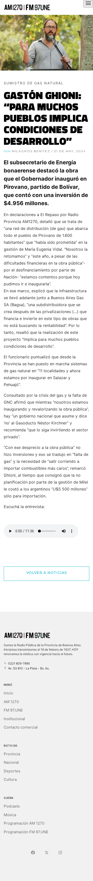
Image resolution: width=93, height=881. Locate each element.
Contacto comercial (21, 727)
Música (10, 814)
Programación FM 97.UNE (26, 832)
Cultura (10, 779)
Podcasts (12, 806)
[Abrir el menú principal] (88, 3)
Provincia (12, 754)
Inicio (8, 693)
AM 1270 (11, 701)
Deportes (12, 771)
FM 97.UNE (13, 710)
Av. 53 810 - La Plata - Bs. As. (28, 668)
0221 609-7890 (18, 663)
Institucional (14, 718)
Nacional (11, 762)
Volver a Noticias (46, 572)
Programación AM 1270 (24, 823)
